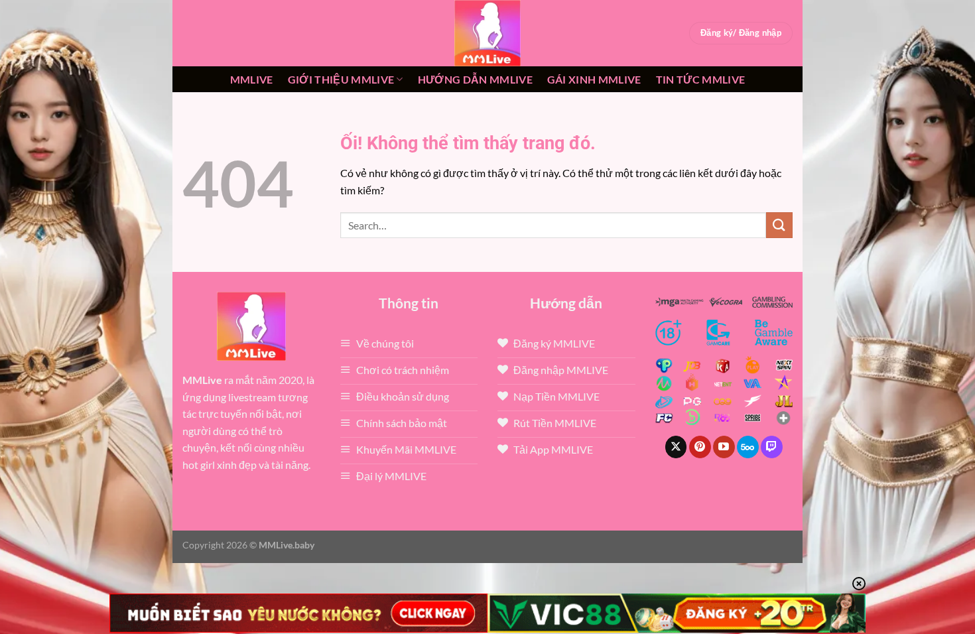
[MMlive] (487, 33)
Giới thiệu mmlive (341, 79)
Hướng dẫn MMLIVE (475, 79)
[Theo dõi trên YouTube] (724, 447)
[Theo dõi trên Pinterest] (700, 447)
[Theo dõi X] (676, 447)
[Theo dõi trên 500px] (748, 447)
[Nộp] (779, 225)
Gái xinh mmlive (594, 79)
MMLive (251, 79)
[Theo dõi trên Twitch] (772, 447)
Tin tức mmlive (700, 79)
